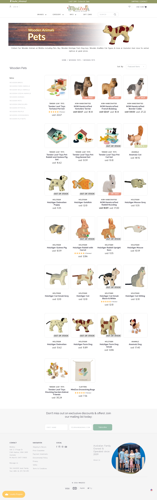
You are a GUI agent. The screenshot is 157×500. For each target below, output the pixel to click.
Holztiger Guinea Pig (57, 247)
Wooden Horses (17, 97)
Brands (41, 15)
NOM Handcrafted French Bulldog (109, 107)
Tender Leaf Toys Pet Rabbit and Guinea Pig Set (56, 157)
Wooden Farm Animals (20, 86)
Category (57, 15)
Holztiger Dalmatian (56, 344)
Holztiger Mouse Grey (135, 202)
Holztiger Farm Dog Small (109, 345)
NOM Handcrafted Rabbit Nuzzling (109, 203)
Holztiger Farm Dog (83, 344)
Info (72, 15)
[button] (57, 112)
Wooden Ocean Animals (20, 93)
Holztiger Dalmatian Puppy (56, 203)
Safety (35, 465)
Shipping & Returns (39, 447)
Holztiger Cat (83, 296)
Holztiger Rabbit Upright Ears (109, 248)
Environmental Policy (40, 458)
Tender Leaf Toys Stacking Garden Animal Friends (56, 392)
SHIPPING (135, 1)
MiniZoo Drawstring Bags (83, 389)
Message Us (14, 463)
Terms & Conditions (40, 468)
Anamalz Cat (135, 155)
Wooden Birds (16, 82)
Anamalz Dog (135, 344)
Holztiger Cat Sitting (135, 296)
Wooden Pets (16, 101)
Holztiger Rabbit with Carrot (83, 248)
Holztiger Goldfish (83, 202)
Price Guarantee (38, 450)
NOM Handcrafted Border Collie (135, 107)
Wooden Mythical (18, 108)
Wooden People (17, 111)
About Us (96, 460)
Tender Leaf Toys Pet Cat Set (109, 156)
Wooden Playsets (18, 119)
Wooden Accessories (19, 115)
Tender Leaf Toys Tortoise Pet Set (56, 107)
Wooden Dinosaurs (18, 104)
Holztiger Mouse (135, 247)
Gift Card (87, 15)
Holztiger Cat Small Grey (57, 296)
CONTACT (143, 1)
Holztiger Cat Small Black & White (109, 297)
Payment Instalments (40, 454)
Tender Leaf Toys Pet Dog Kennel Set (83, 156)
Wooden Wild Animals (20, 90)
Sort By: (120, 66)
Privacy (35, 461)
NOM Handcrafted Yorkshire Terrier (83, 107)
